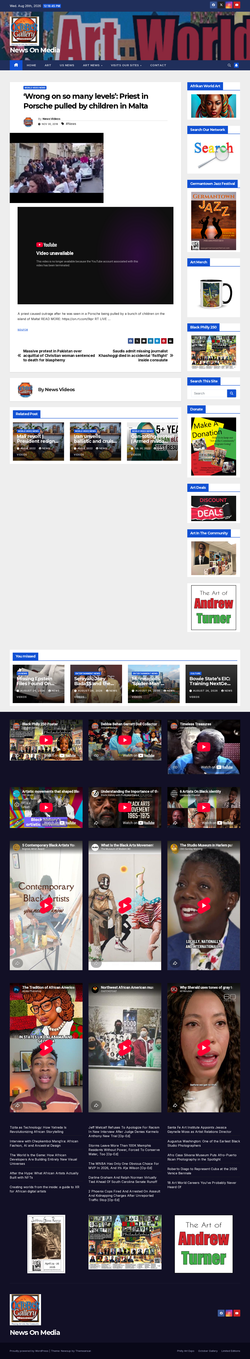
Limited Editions (230, 1350)
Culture (195, 673)
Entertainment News (87, 673)
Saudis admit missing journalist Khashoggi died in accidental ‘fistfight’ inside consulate (133, 355)
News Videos (51, 119)
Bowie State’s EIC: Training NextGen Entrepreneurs (209, 683)
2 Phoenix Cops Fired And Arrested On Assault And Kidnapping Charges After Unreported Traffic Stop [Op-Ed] (124, 1195)
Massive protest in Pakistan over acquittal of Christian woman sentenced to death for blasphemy (59, 355)
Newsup (66, 1350)
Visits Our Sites (125, 65)
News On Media (35, 50)
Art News (92, 65)
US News (67, 65)
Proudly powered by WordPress (29, 1350)
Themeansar (83, 1350)
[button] (229, 65)
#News (71, 124)
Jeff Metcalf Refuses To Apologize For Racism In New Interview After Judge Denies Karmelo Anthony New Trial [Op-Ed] (123, 1131)
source (23, 329)
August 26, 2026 (33, 690)
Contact (158, 65)
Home (31, 65)
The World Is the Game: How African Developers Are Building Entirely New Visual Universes (43, 1159)
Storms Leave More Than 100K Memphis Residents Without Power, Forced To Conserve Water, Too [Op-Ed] (124, 1150)
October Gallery (208, 1350)
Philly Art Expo (185, 1350)
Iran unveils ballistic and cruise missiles (95, 441)
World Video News (35, 87)
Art (48, 65)
